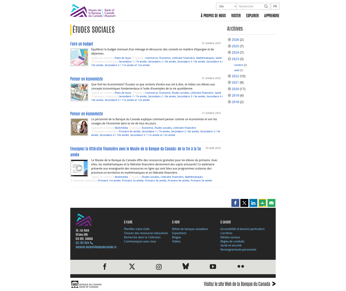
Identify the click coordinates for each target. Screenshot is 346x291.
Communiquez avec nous (140, 241)
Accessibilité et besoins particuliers (242, 229)
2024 (235, 52)
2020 (235, 89)
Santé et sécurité (231, 245)
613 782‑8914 (82, 243)
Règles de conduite (232, 241)
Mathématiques (205, 58)
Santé (219, 58)
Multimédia (121, 127)
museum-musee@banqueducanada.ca (96, 247)
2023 (235, 59)
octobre (238, 65)
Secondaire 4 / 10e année (114, 135)
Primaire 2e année (132, 180)
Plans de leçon (123, 58)
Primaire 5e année (201, 180)
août (236, 70)
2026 (235, 40)
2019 (235, 95)
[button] (235, 203)
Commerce (151, 58)
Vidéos (176, 241)
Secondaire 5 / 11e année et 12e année (127, 65)
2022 (235, 76)
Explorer (252, 16)
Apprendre (271, 16)
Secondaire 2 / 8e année (162, 61)
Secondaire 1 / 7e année (133, 61)
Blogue (176, 237)
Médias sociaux (230, 237)
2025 (235, 46)
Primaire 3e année (155, 180)
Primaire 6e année (129, 131)
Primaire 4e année (178, 180)
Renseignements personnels (238, 249)
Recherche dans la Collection (142, 237)
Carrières (226, 233)
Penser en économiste (86, 79)
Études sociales (180, 92)
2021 (235, 82)
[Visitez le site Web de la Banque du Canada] (120, 284)
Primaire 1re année (109, 180)
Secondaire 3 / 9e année (191, 61)
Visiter (236, 16)
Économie (164, 58)
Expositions (179, 233)
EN (275, 6)
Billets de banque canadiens (190, 229)
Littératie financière (183, 58)
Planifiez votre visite (137, 229)
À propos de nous (213, 16)
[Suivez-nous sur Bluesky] (185, 267)
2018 (235, 102)
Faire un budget (81, 44)
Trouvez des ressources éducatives (146, 233)
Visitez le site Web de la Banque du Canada (240, 284)
